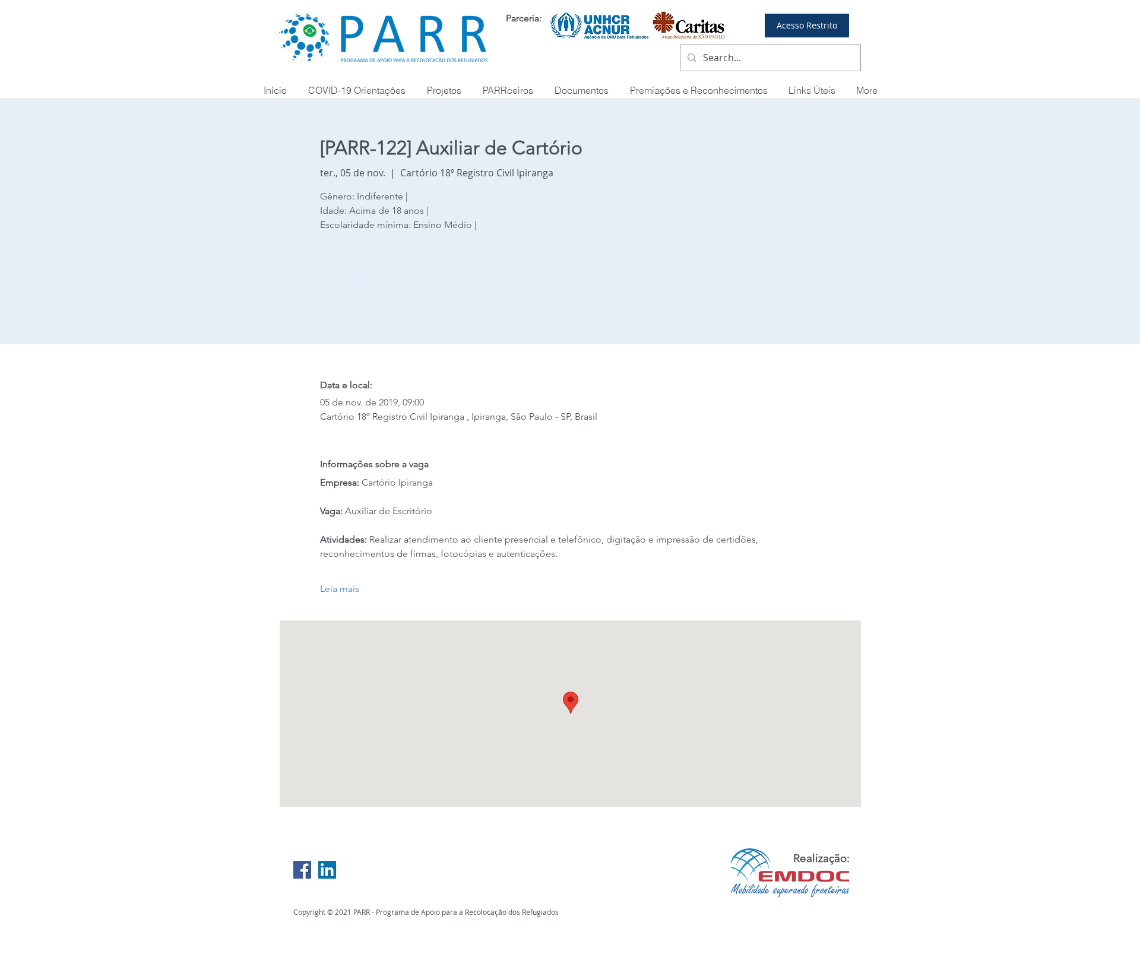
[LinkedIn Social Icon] (327, 870)
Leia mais (339, 588)
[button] (698, 90)
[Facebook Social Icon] (302, 870)
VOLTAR (403, 291)
